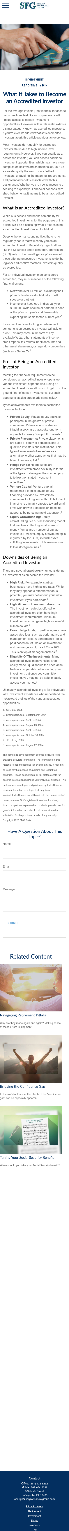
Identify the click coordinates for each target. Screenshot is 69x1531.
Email (6, 866)
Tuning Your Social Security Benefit (27, 1158)
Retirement (34, 1511)
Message (9, 889)
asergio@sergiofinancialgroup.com (34, 1499)
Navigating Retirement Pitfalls (23, 1015)
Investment (34, 1516)
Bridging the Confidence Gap (22, 1086)
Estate (34, 1520)
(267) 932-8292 (39, 1483)
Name (7, 844)
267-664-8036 (39, 1487)
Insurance (34, 1525)
